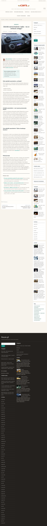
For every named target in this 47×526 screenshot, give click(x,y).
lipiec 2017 (2, 520)
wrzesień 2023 (3, 424)
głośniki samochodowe (9, 67)
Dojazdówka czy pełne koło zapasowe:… (39, 170)
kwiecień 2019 (3, 487)
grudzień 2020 (3, 462)
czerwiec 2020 (3, 474)
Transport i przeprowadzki (37, 31)
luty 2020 (2, 483)
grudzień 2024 (3, 418)
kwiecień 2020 (3, 479)
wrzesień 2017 (3, 516)
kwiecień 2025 (3, 416)
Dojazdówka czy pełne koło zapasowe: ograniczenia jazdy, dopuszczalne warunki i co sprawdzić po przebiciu (8, 382)
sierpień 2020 (3, 470)
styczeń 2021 (3, 460)
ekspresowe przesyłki (36, 311)
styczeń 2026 (35, 236)
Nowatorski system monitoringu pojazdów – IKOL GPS (41, 53)
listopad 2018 (3, 493)
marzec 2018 (3, 510)
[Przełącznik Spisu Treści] (18, 71)
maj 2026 (35, 230)
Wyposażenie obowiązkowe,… (38, 33)
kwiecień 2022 (3, 428)
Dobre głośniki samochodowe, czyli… (10, 72)
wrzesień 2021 (3, 443)
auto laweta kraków (36, 307)
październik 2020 (3, 466)
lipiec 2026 (35, 226)
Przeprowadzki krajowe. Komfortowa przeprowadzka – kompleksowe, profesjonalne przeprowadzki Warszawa (39, 124)
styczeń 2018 (3, 514)
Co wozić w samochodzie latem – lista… (39, 172)
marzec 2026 (35, 234)
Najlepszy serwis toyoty (36, 317)
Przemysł (22, 369)
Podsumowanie (7, 76)
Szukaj (44, 8)
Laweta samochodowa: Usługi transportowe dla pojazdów (14, 190)
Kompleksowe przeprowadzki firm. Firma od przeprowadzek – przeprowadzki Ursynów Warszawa (39, 131)
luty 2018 (2, 512)
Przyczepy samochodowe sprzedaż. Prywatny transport (13, 178)
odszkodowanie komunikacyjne (37, 318)
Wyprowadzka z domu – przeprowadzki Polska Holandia (42, 48)
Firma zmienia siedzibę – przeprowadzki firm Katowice (42, 196)
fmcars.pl (11, 31)
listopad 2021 (3, 439)
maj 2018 (2, 506)
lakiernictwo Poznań (36, 314)
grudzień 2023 (3, 422)
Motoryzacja (7, 19)
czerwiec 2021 (3, 449)
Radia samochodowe (9, 58)
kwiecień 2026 (36, 232)
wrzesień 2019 (3, 485)
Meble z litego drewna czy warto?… (38, 168)
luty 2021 (2, 458)
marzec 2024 (3, 420)
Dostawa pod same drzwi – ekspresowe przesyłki (41, 58)
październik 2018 (3, 495)
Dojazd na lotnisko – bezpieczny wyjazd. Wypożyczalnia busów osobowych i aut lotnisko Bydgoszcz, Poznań (39, 99)
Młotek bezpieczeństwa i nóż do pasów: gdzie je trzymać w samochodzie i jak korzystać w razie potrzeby (7, 393)
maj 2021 (2, 451)
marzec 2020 (3, 481)
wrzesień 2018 (3, 497)
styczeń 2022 (3, 435)
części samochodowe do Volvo (37, 310)
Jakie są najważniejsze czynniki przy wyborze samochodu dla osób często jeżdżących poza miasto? (25, 361)
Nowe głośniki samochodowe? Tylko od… (11, 75)
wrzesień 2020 (3, 468)
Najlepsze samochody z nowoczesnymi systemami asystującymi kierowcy (24, 377)
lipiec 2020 (2, 472)
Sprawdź (35, 29)
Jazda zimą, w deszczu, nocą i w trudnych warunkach (23, 345)
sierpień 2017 (3, 518)
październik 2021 (3, 441)
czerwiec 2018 (3, 504)
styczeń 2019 (3, 489)
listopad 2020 (3, 464)
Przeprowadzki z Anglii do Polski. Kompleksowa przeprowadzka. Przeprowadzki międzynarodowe (39, 111)
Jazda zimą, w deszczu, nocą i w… (38, 25)
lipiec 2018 (2, 502)
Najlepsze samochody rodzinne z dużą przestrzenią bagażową (41, 246)
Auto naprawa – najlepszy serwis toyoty (11, 187)
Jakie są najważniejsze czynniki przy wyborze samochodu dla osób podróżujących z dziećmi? (25, 395)
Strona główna (3, 19)
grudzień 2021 (3, 437)
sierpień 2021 (3, 445)
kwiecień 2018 (3, 508)
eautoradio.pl (17, 150)
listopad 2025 (35, 238)
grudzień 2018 (3, 491)
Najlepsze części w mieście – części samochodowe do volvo (14, 182)
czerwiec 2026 (36, 228)
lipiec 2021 (2, 447)
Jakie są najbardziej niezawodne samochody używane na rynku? (42, 291)
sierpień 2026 (35, 224)
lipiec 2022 (2, 426)
